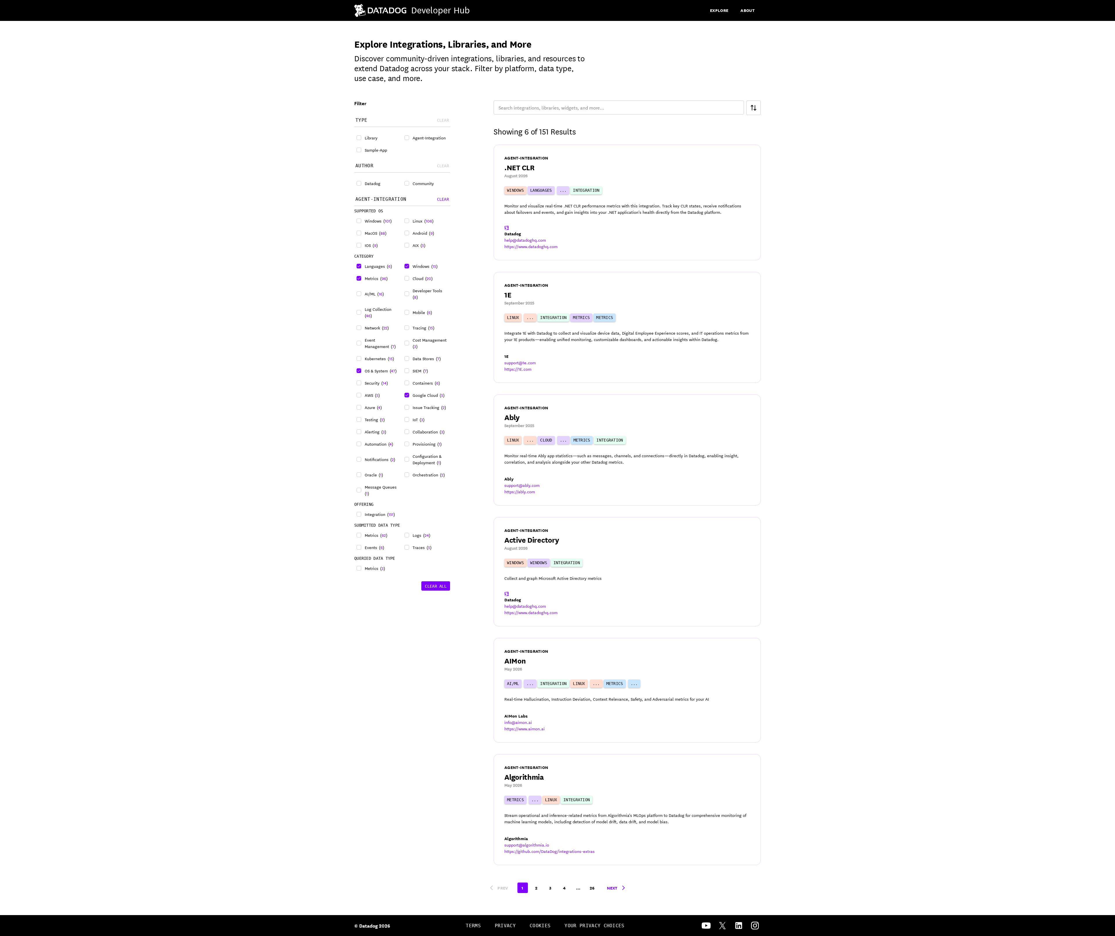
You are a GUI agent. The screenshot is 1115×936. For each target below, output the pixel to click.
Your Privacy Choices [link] (594, 925)
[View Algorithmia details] (627, 809)
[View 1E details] (627, 327)
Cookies (540, 925)
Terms (473, 925)
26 (592, 887)
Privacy (505, 925)
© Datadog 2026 (372, 925)
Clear (443, 199)
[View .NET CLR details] (627, 202)
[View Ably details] (627, 450)
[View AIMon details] (627, 690)
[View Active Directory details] (627, 571)
